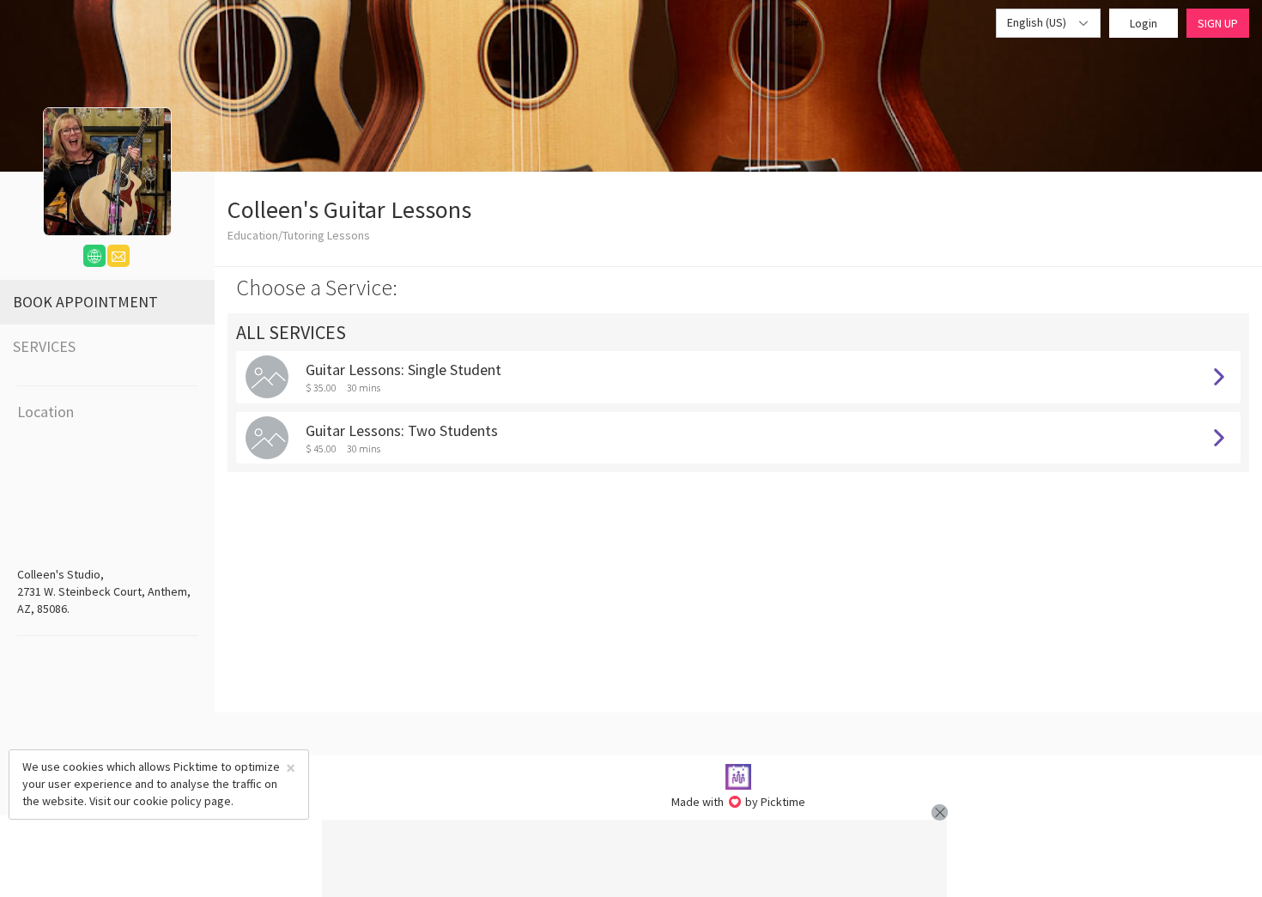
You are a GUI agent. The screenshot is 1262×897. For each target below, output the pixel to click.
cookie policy (167, 801)
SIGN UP (1218, 23)
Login (1143, 23)
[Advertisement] (634, 858)
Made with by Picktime (738, 801)
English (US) (1038, 22)
